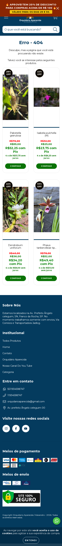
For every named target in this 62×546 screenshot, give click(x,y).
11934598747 (14, 395)
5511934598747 (15, 389)
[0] (55, 17)
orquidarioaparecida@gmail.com (26, 401)
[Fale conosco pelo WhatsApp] (56, 521)
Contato (7, 353)
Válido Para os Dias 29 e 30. (31, 12)
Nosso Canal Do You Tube (17, 365)
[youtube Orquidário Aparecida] (25, 428)
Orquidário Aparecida (14, 359)
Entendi (31, 540)
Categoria (8, 372)
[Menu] (6, 17)
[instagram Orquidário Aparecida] (6, 428)
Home (6, 347)
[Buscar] (55, 29)
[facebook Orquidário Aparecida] (16, 428)
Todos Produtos (11, 340)
